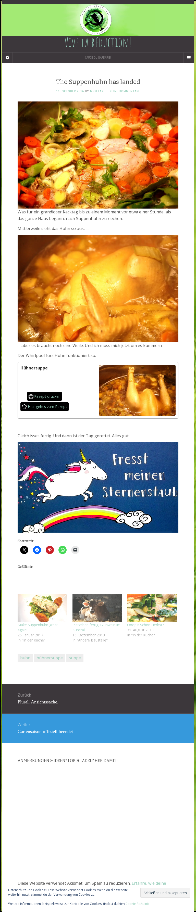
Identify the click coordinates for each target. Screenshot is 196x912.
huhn (25, 658)
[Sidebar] (7, 58)
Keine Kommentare (125, 91)
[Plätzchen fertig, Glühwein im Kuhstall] (97, 608)
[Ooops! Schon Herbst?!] (152, 608)
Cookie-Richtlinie (138, 904)
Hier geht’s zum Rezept (47, 406)
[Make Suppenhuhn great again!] (42, 608)
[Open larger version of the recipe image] (137, 390)
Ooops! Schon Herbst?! (146, 624)
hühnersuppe (49, 658)
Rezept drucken (46, 396)
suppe (75, 658)
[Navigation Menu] (188, 58)
